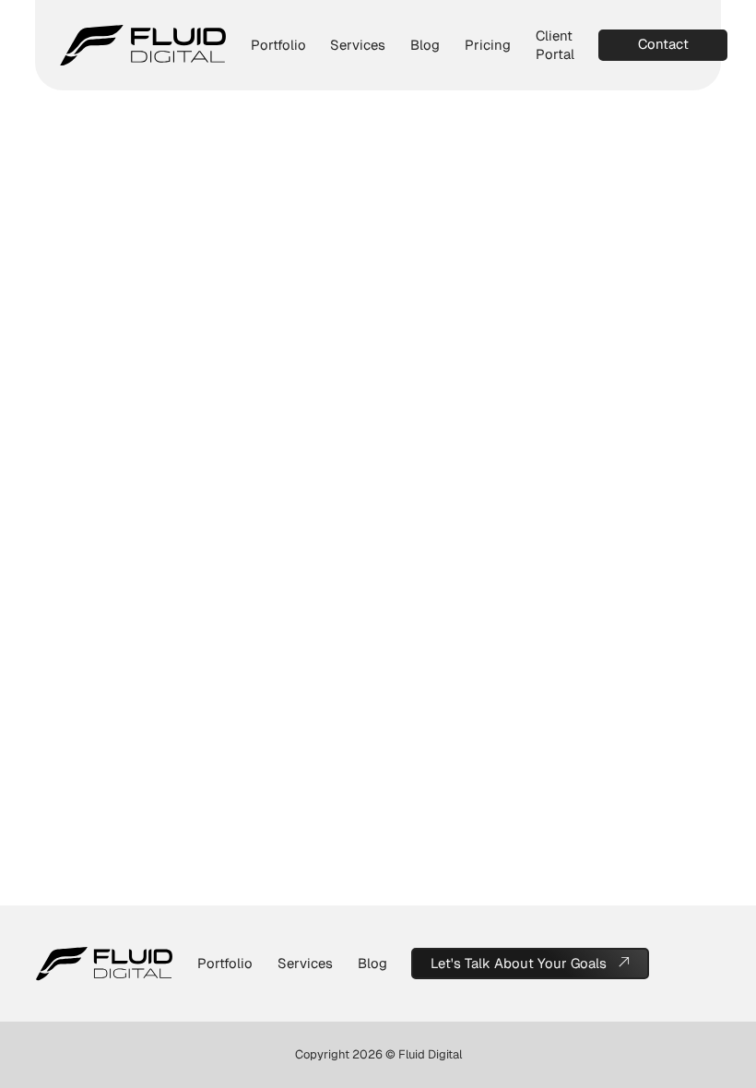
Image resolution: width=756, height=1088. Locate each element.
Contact (663, 44)
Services (357, 44)
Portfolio (278, 44)
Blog (425, 44)
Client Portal (555, 45)
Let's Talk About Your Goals (519, 963)
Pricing (488, 44)
